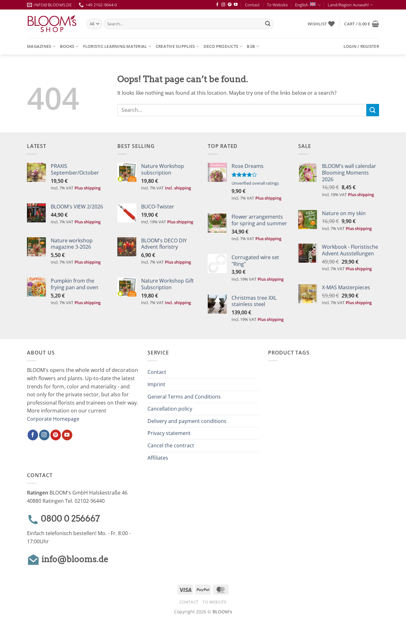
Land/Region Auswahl (348, 5)
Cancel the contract (170, 445)
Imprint (156, 384)
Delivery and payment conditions (186, 421)
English (301, 5)
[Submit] (267, 24)
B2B (251, 46)
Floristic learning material (115, 46)
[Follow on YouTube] (236, 5)
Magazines (39, 46)
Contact (252, 5)
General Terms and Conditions (184, 396)
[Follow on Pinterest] (230, 5)
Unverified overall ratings (255, 183)
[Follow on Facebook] (217, 5)
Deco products (221, 46)
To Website (277, 5)
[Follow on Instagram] (223, 5)
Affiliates (157, 457)
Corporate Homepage (53, 418)
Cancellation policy (169, 408)
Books (67, 46)
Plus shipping (88, 188)
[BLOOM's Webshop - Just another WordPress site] (52, 24)
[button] (361, 24)
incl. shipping (178, 188)
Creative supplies (175, 46)
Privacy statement (169, 433)
